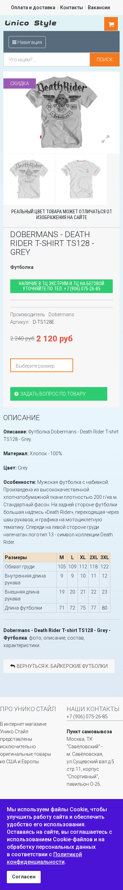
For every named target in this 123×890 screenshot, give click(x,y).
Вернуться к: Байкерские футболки (62, 666)
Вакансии (99, 7)
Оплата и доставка (33, 7)
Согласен (24, 877)
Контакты (71, 7)
